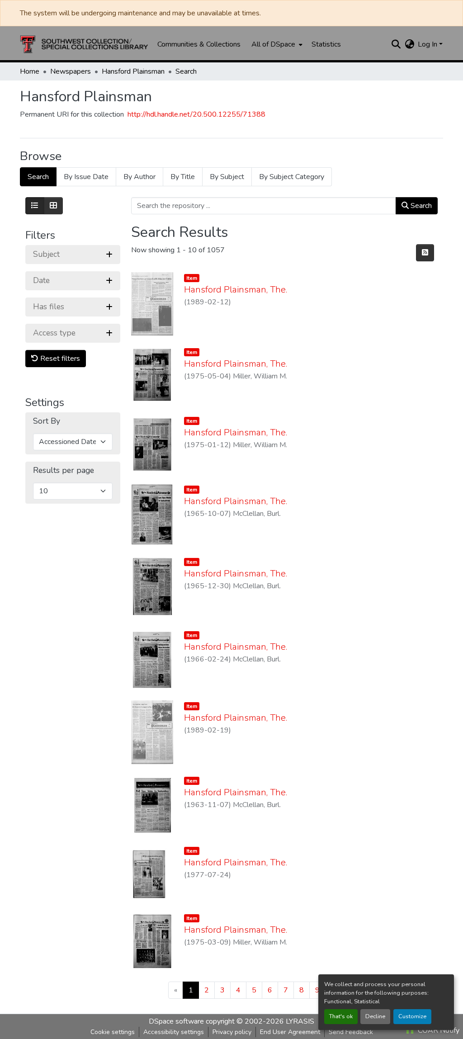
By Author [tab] (139, 177)
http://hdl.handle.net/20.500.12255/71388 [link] (196, 114)
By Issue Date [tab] (86, 177)
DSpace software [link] (176, 1021)
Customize (412, 1016)
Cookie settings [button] (112, 1032)
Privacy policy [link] (232, 1032)
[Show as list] (34, 205)
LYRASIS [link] (300, 1021)
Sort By (46, 421)
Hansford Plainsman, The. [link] (235, 289)
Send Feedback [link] (351, 1032)
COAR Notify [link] (437, 1030)
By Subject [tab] (227, 177)
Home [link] (29, 71)
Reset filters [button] (59, 359)
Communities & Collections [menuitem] (199, 44)
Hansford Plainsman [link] (133, 71)
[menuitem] (276, 44)
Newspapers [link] (70, 71)
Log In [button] (428, 44)
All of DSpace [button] (273, 44)
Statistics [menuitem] (326, 44)
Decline (375, 1016)
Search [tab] (38, 177)
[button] (84, 44)
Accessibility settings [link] (173, 1032)
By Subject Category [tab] (291, 177)
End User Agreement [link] (290, 1032)
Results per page (63, 470)
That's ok (341, 1016)
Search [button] (420, 206)
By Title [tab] (182, 177)
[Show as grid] (53, 205)
